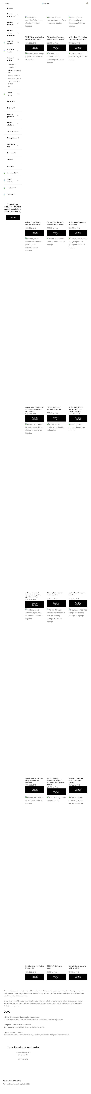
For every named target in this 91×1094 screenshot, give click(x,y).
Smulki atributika (10, 180)
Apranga (10, 101)
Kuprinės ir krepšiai (10, 51)
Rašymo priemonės (10, 116)
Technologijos (11, 131)
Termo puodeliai (13, 75)
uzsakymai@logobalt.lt (23, 1052)
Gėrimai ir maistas (10, 59)
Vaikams (10, 194)
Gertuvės (11, 64)
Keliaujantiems (11, 138)
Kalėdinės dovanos (10, 42)
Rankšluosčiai (11, 173)
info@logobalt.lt (23, 1055)
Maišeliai (10, 108)
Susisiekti (13, 218)
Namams (10, 153)
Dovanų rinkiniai (10, 94)
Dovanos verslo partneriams (11, 33)
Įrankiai (9, 166)
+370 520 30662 (23, 1059)
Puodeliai (11, 67)
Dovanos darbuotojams (11, 15)
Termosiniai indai (13, 78)
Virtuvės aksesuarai (14, 70)
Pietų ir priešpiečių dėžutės (14, 83)
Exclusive (11, 188)
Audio (9, 159)
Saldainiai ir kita (11, 145)
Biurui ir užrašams (10, 124)
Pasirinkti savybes (35, 48)
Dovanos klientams (10, 23)
